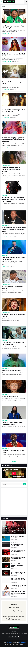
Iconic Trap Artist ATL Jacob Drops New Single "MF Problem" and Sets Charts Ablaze (14, 229)
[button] (1, 2)
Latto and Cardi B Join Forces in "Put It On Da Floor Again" (13, 343)
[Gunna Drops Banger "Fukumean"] (14, 360)
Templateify (9, 642)
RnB (17, 644)
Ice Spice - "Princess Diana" (10, 396)
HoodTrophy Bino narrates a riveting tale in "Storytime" (13, 27)
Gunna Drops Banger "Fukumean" (12, 370)
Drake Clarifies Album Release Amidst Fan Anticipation (13, 258)
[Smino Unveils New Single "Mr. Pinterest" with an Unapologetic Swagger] (14, 157)
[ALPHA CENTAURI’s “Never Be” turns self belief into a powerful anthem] (6, 593)
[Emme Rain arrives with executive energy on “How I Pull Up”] (6, 587)
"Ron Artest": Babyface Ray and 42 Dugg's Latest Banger (12, 423)
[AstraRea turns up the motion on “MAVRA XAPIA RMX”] (6, 559)
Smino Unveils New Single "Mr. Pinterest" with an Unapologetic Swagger (11, 169)
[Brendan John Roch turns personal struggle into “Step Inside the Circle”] (6, 544)
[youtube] (18, 637)
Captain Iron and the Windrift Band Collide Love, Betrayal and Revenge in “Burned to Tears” (18, 572)
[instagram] (9, 637)
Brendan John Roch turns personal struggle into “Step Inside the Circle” (17, 544)
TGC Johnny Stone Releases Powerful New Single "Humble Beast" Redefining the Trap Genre (13, 199)
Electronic (21, 644)
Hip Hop (6, 644)
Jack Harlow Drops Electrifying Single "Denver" (13, 315)
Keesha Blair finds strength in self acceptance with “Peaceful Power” (18, 580)
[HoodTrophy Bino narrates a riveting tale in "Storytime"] (14, 16)
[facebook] (12, 637)
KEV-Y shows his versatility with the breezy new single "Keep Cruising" (14, 530)
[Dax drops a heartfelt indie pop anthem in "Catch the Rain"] (14, 99)
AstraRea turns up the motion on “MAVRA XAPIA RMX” (18, 558)
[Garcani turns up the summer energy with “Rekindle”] (6, 538)
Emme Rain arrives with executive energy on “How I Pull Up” (18, 586)
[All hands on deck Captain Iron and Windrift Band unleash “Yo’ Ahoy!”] (6, 565)
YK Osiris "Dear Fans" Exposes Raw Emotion (12, 287)
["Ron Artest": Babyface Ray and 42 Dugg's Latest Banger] (14, 412)
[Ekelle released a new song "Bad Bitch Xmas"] (14, 44)
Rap (13, 644)
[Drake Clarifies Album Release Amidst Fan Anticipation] (14, 247)
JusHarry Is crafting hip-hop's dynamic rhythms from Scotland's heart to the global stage (13, 140)
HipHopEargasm (22, 642)
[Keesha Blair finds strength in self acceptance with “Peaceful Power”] (6, 580)
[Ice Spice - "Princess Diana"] (14, 386)
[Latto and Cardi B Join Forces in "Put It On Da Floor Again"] (14, 332)
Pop (10, 644)
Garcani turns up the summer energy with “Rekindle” (17, 537)
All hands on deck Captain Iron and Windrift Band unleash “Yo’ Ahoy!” (18, 565)
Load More (14, 461)
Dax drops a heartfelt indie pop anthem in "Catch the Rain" (13, 111)
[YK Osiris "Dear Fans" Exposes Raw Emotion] (14, 276)
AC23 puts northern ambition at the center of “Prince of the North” (18, 551)
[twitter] (15, 637)
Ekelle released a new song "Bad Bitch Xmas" (13, 55)
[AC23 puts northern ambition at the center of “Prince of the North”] (6, 552)
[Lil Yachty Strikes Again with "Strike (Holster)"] (14, 440)
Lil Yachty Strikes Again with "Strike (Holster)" (13, 451)
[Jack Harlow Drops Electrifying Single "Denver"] (14, 304)
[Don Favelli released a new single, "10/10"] (14, 71)
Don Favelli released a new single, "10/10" (12, 83)
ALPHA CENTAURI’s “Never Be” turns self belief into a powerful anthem (18, 593)
